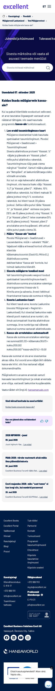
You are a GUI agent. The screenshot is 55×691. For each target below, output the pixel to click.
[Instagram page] (28, 638)
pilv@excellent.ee (36, 604)
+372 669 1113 (34, 581)
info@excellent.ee (12, 595)
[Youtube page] (21, 638)
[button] (42, 421)
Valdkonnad (9, 530)
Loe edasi (27, 444)
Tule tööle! (33, 520)
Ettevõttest (33, 549)
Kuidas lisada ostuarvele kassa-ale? (20, 407)
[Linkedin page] (13, 638)
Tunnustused (34, 535)
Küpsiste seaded (36, 567)
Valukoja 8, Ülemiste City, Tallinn (19, 630)
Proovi (7, 551)
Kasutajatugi (10, 541)
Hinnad (7, 535)
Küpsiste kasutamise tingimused (33, 559)
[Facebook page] (6, 638)
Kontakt (31, 530)
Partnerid (32, 525)
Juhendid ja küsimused (19, 38)
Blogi (6, 546)
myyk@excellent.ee (37, 587)
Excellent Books (11, 520)
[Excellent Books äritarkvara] (15, 6)
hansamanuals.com (38, 389)
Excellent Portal (11, 525)
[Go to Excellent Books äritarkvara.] (3, 16)
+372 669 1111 (9, 590)
